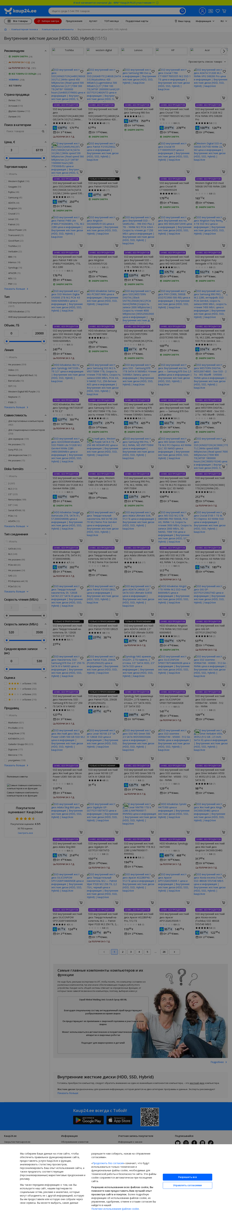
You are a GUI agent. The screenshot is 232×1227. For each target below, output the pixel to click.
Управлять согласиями (187, 1185)
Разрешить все (187, 1177)
